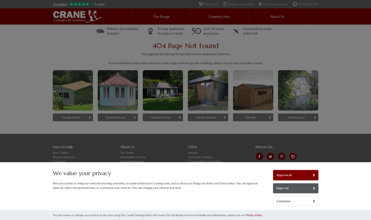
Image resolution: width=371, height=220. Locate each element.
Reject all (282, 188)
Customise (283, 201)
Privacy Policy (254, 215)
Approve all (284, 175)
